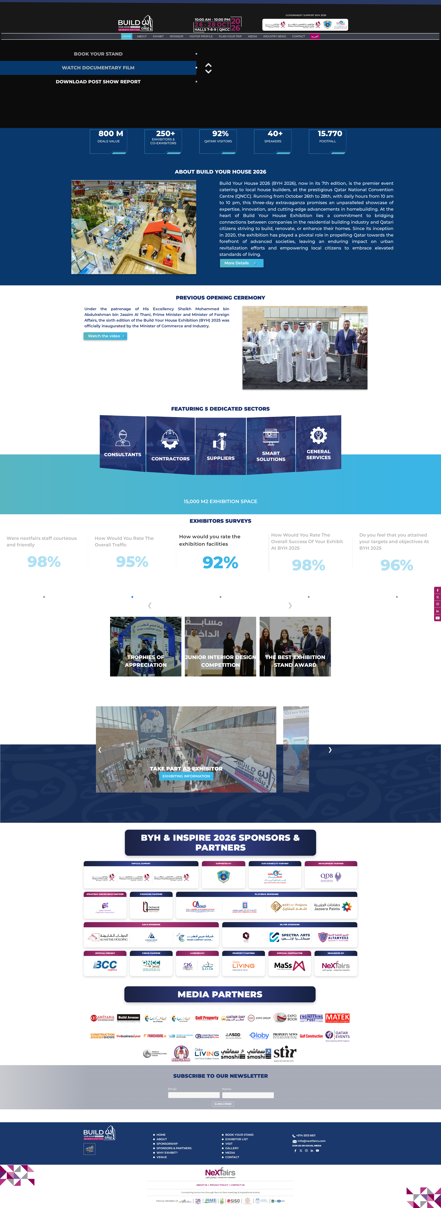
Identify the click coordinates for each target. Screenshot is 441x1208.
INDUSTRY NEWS (274, 36)
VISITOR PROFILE (201, 36)
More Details (236, 263)
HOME (161, 1134)
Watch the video (104, 336)
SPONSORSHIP (167, 1143)
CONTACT (298, 36)
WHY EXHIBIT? (167, 1152)
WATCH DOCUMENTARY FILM (98, 68)
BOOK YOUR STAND (98, 54)
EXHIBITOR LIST (236, 1139)
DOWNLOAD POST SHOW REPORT (98, 82)
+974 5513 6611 (305, 1135)
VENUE (162, 1157)
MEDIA (252, 36)
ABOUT (142, 36)
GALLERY (232, 1148)
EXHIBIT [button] (158, 36)
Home (126, 36)
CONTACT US (238, 1185)
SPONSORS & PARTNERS (174, 1148)
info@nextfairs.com (312, 1141)
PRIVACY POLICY (219, 1185)
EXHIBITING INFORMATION (186, 776)
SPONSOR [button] (176, 36)
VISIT (229, 1143)
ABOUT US (201, 1185)
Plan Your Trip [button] (230, 36)
